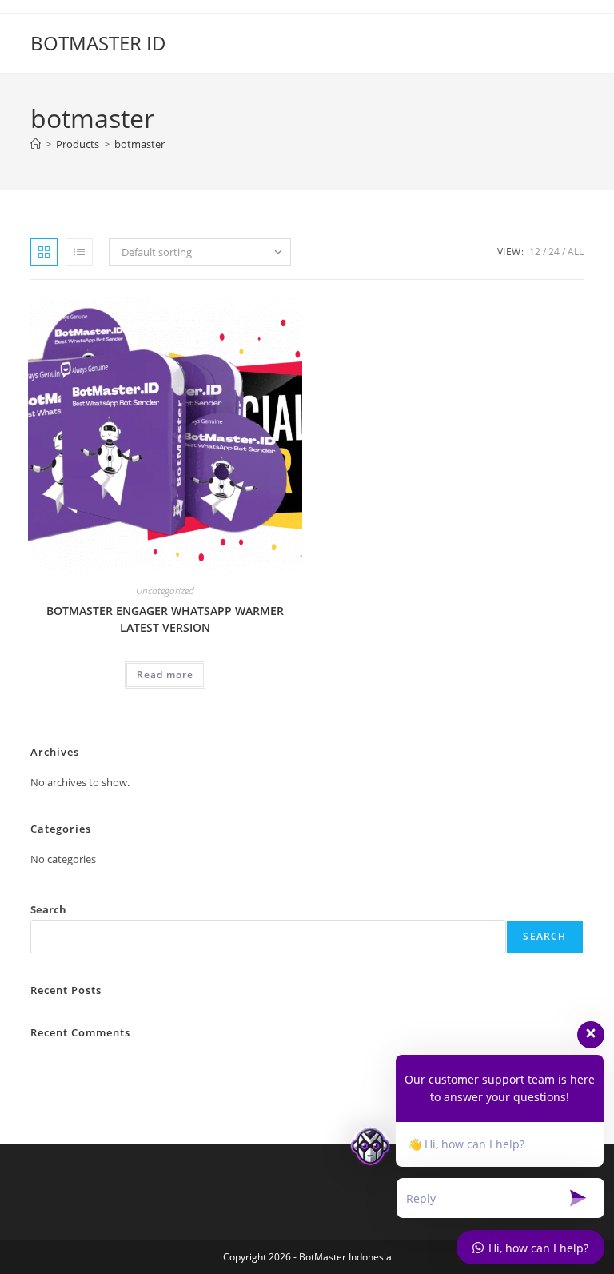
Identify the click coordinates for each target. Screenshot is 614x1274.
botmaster (139, 144)
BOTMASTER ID (98, 43)
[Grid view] (44, 252)
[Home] (35, 144)
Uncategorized (165, 590)
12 (534, 251)
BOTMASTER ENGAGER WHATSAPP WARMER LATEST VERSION (165, 619)
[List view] (79, 252)
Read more (165, 674)
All (576, 251)
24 (554, 251)
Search (48, 909)
